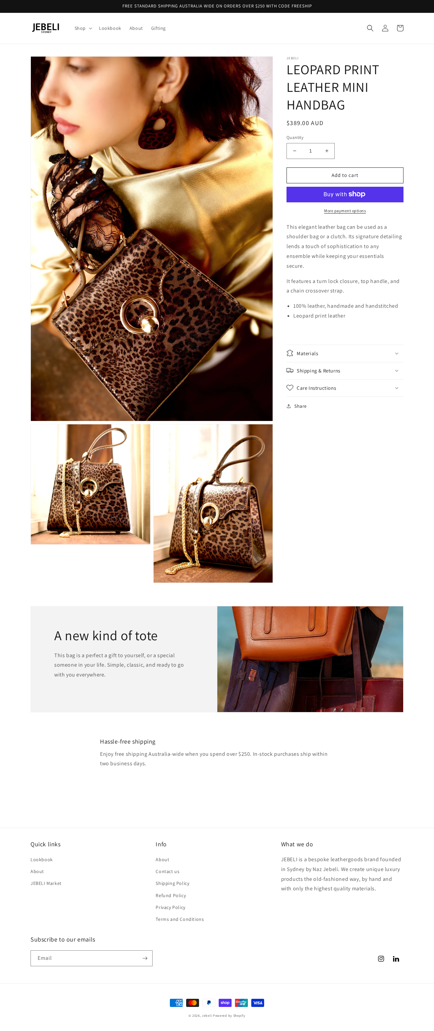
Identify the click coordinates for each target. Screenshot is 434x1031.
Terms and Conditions (180, 919)
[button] (83, 28)
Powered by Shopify (229, 1015)
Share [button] (300, 406)
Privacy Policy (170, 907)
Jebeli (207, 1015)
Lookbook (42, 859)
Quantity (295, 137)
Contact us (167, 871)
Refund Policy (171, 895)
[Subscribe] (144, 958)
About (37, 871)
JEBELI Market (46, 883)
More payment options (345, 210)
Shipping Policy (172, 883)
